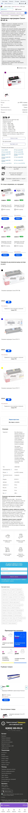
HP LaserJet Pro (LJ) (21, 618)
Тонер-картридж (19, 610)
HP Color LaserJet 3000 (18, 160)
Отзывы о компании (5, 762)
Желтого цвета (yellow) (14, 602)
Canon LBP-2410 (5, 149)
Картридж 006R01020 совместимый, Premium (13, 690)
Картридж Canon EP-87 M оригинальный (6, 242)
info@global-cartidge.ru (5, 788)
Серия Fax (10, 592)
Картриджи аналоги (5, 744)
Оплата (11, 1)
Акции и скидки (4, 760)
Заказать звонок (14, 576)
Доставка (4, 1)
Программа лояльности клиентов (8, 769)
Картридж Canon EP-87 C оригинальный (19, 206)
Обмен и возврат (5, 777)
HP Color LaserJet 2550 (18, 152)
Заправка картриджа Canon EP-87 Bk (10, 290)
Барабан (4, 612)
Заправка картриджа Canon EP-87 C (10, 339)
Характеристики (14, 419)
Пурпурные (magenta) (6, 605)
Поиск (19, 811)
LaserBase (21, 594)
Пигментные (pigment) (17, 605)
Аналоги (13, 589)
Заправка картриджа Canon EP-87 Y (10, 388)
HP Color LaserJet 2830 (18, 157)
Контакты (23, 1)
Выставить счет (14, 144)
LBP (3, 597)
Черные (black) (13, 599)
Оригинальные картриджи (7, 742)
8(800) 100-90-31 (14, 728)
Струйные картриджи (5, 740)
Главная (3, 811)
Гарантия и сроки (5, 764)
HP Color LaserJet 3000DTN (19, 163)
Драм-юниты (5, 618)
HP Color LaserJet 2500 (6, 152)
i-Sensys (22, 597)
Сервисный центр (5, 747)
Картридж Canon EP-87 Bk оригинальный (6, 206)
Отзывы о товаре (4, 758)
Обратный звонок (8, 791)
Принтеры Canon (5, 589)
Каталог (8, 811)
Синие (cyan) (20, 599)
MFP (15, 620)
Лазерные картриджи (5, 738)
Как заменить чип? (5, 781)
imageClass (20, 592)
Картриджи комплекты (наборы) (14, 612)
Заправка (4, 592)
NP (15, 597)
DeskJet (3, 620)
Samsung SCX (10, 620)
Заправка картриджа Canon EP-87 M (17, 715)
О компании (4, 752)
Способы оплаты (4, 756)
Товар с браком (4, 775)
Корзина (21, 9)
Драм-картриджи (12, 623)
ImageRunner (5, 594)
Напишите (21, 722)
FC (15, 592)
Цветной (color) (5, 599)
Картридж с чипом (6, 607)
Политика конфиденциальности (8, 771)
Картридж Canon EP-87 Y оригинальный (19, 242)
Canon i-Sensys (13, 618)
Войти (25, 811)
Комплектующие (18, 615)
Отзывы (17, 1)
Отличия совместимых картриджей (8, 779)
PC (18, 597)
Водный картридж (15, 607)
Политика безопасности (6, 773)
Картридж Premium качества (8, 610)
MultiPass (11, 597)
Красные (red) (5, 602)
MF (6, 597)
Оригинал (19, 589)
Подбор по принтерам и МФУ (7, 745)
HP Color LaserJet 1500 (18, 149)
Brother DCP (4, 623)
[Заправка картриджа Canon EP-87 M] (14, 80)
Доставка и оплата (14, 422)
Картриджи (3, 736)
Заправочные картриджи (7, 615)
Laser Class (14, 594)
